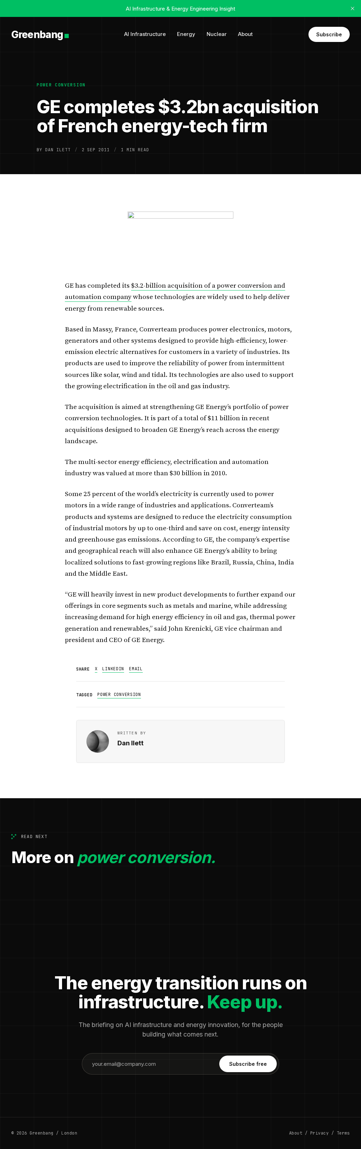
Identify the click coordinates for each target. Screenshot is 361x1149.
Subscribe (329, 34)
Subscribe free (248, 1064)
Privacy (319, 1133)
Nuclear (217, 34)
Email (136, 669)
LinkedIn (113, 669)
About (245, 34)
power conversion (61, 85)
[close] (352, 8)
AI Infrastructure (145, 34)
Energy (186, 34)
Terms (343, 1133)
